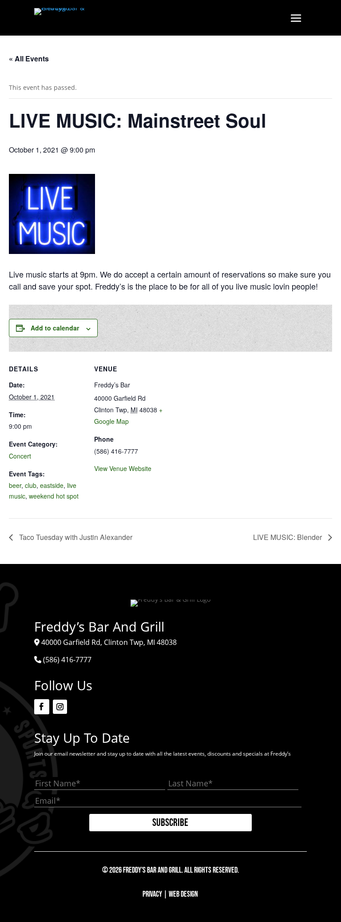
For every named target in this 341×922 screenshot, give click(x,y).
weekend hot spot (54, 495)
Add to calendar (55, 327)
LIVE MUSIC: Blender (288, 537)
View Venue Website (122, 468)
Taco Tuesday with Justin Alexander (74, 537)
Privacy (152, 894)
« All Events (29, 58)
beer (15, 485)
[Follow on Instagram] (60, 707)
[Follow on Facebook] (41, 706)
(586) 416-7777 (67, 659)
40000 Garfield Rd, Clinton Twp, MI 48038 (109, 642)
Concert (20, 455)
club (30, 485)
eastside (51, 485)
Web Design (183, 894)
